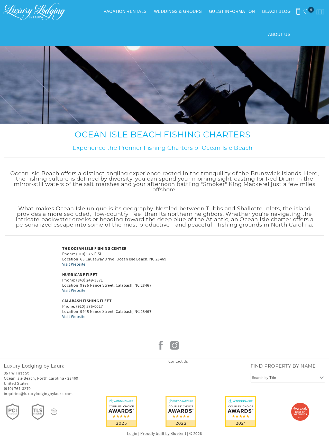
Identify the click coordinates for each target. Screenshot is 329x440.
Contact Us (178, 361)
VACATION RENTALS (125, 11)
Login (132, 433)
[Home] (35, 11)
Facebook (161, 345)
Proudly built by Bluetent (163, 433)
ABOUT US (279, 34)
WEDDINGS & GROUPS (178, 11)
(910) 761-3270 (17, 388)
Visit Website (74, 264)
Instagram (174, 345)
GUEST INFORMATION (232, 11)
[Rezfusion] (54, 412)
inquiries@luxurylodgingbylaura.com (38, 393)
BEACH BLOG (276, 11)
